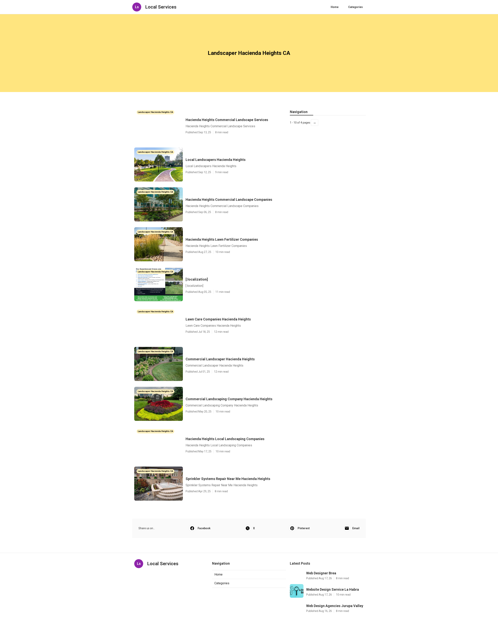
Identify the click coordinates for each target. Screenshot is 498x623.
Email (355, 528)
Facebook (204, 528)
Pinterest (304, 528)
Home (334, 7)
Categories (355, 7)
